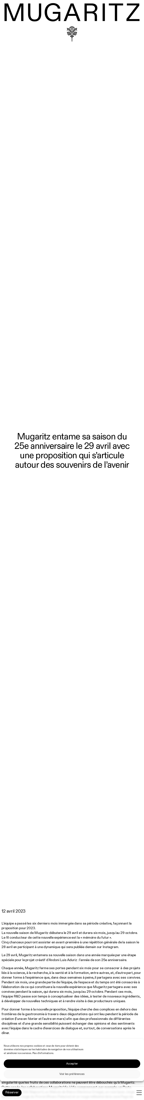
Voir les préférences (72, 1074)
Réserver (12, 1092)
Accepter (72, 1063)
